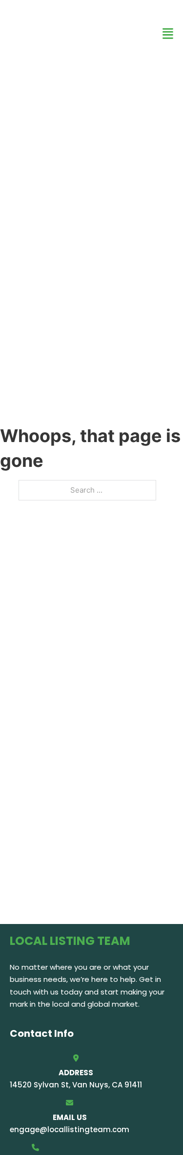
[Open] (168, 34)
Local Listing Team (66, 33)
